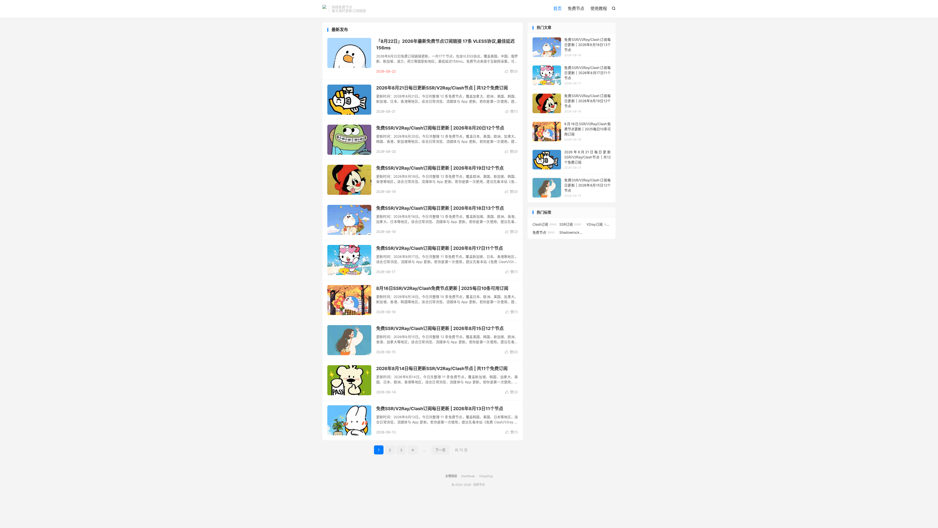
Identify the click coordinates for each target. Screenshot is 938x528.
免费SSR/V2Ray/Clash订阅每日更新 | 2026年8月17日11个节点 (439, 248)
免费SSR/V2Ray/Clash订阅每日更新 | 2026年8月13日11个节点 (439, 408)
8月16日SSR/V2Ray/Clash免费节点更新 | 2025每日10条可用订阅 (442, 288)
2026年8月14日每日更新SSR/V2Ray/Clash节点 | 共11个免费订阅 (442, 368)
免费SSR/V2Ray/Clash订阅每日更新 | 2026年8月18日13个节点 (440, 208)
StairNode (468, 476)
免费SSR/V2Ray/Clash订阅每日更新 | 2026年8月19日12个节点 (440, 168)
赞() (511, 71)
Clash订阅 (545, 224)
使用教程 (598, 8)
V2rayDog (486, 476)
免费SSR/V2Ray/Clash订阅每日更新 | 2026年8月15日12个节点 (440, 328)
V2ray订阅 (598, 224)
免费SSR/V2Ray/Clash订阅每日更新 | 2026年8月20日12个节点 (440, 128)
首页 (557, 8)
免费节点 (576, 8)
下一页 (440, 450)
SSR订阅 (570, 224)
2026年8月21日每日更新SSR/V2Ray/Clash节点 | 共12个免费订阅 (442, 87)
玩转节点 (324, 9)
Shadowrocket (571, 232)
